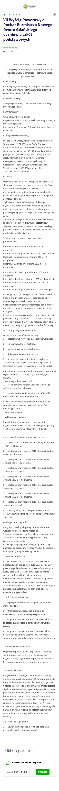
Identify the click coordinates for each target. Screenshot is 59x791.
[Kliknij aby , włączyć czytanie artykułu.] (6, 57)
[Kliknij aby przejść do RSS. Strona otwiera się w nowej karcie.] (54, 14)
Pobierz (42, 771)
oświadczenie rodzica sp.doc (26, 762)
